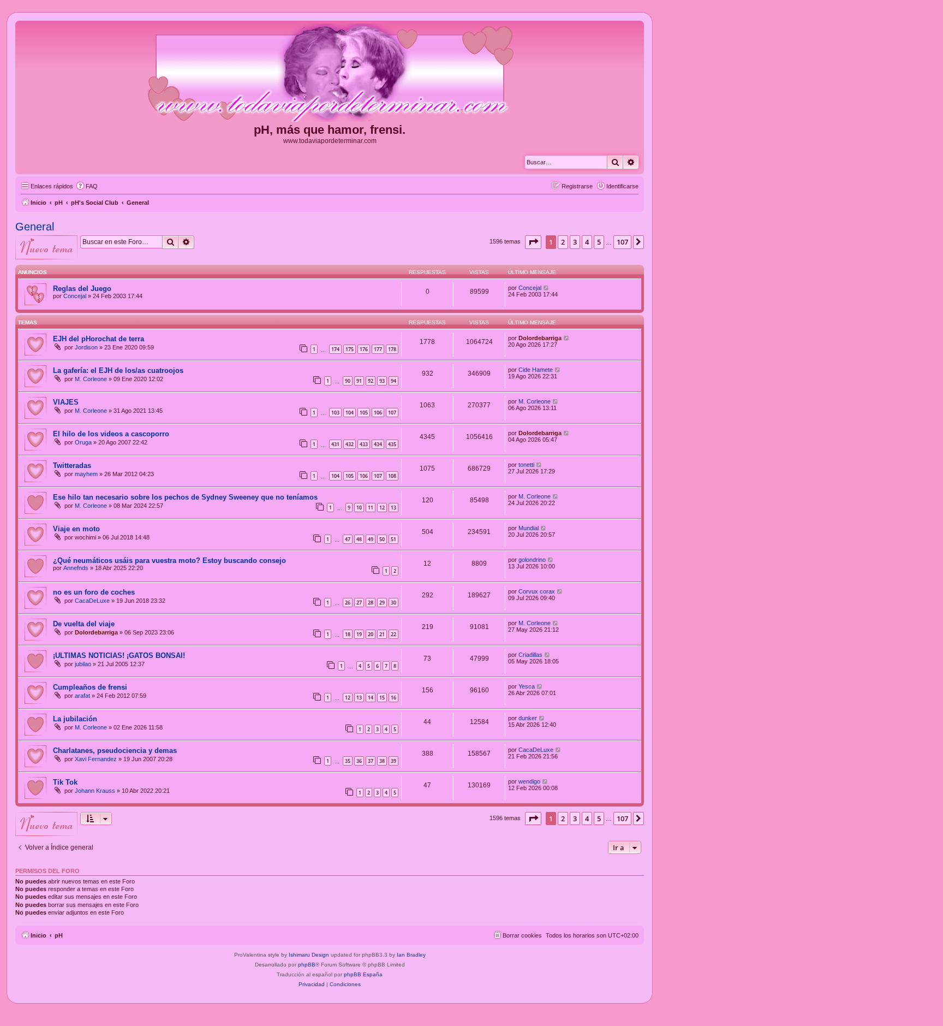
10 (359, 507)
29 (382, 602)
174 (335, 349)
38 (382, 760)
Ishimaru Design (309, 955)
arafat (82, 695)
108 (392, 475)
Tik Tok (65, 782)
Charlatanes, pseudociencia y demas (115, 750)
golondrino (532, 559)
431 (335, 444)
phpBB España (363, 974)
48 (359, 539)
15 (382, 697)
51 (393, 539)
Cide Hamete (535, 369)
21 (382, 634)
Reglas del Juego (82, 288)
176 (364, 349)
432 (349, 444)
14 (370, 697)
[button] (533, 241)
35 (347, 760)
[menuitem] (87, 186)
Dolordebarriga (540, 338)
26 (347, 602)
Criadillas (530, 654)
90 (347, 380)
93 (382, 380)
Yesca (526, 686)
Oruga (83, 442)
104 (349, 412)
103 (335, 412)
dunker (527, 718)
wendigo (529, 781)
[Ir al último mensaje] (546, 287)
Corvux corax (536, 591)
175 (349, 349)
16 (393, 697)
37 (370, 760)
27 (359, 602)
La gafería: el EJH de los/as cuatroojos (118, 370)
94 (393, 380)
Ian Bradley (411, 955)
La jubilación (75, 719)
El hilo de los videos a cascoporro (111, 434)
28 (370, 602)
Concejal (74, 296)
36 (359, 760)
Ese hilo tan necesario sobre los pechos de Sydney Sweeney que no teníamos (185, 497)
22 (393, 634)
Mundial (528, 528)
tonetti (526, 464)
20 (370, 634)
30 (393, 602)
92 (370, 380)
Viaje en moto (76, 529)
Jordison (86, 347)
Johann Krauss (95, 790)
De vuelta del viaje (84, 624)
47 (347, 539)
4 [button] (587, 242)
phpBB (306, 965)
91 (359, 380)
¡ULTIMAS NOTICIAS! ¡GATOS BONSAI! (119, 655)
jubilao (83, 664)
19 (359, 634)
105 (364, 412)
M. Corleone (91, 379)
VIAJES (66, 402)
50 (382, 539)
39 (393, 760)
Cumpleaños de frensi (90, 687)
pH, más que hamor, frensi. (329, 130)
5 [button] (599, 242)
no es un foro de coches (94, 592)
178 (392, 349)
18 (347, 634)
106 (378, 412)
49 (370, 539)
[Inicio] (329, 73)
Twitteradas (72, 465)
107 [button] (622, 242)
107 (392, 412)
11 (370, 507)
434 (378, 444)
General (34, 227)
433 (364, 444)
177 (378, 349)
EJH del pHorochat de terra (98, 339)
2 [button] (563, 242)
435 (392, 444)
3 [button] (575, 242)
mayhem (86, 474)
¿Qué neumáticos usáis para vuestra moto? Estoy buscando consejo (169, 560)
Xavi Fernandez (96, 759)
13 (393, 507)
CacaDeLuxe (92, 600)
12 (382, 507)
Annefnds (75, 568)
